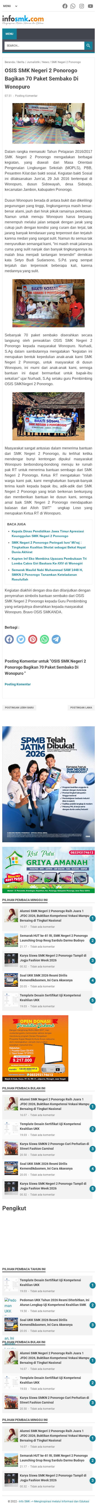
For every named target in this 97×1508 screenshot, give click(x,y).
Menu (9, 33)
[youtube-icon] (91, 6)
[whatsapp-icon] (73, 6)
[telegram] (56, 639)
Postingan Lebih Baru (19, 707)
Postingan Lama (81, 707)
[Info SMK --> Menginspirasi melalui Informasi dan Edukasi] (23, 20)
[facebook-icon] (65, 6)
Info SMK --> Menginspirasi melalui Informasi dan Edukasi (54, 1501)
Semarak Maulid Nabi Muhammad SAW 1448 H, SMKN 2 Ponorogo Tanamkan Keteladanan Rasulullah (47, 574)
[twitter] (20, 639)
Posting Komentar (26, 95)
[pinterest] (32, 639)
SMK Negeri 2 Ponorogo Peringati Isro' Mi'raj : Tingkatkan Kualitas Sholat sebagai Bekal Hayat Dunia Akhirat (49, 547)
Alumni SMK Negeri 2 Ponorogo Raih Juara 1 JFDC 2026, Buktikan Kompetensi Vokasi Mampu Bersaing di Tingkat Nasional (54, 915)
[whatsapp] (44, 639)
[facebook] (9, 639)
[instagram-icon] (82, 6)
